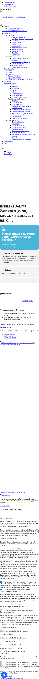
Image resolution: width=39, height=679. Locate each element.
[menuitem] (21, 29)
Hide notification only (16, 678)
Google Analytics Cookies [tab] (8, 591)
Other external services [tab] (7, 612)
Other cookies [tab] (4, 653)
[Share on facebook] (19, 280)
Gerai (2, 506)
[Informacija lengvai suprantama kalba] (4, 145)
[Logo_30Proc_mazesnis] (12, 17)
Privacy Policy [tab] (4, 668)
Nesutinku (7, 506)
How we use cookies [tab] (6, 518)
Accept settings (5, 678)
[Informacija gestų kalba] (4, 147)
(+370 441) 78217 (27, 301)
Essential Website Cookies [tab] (8, 538)
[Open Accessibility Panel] (4, 675)
